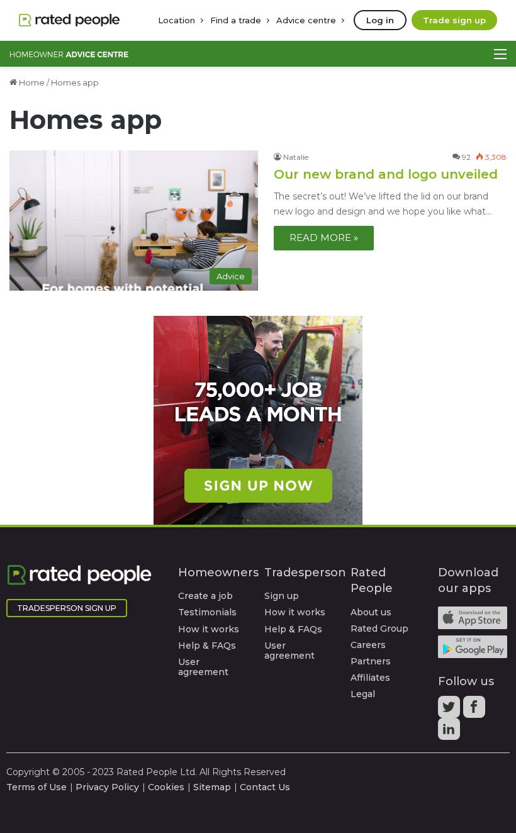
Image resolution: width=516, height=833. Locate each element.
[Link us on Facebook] (475, 711)
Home (31, 82)
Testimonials (207, 612)
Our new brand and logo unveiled (386, 174)
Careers (368, 645)
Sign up (281, 595)
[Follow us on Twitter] (450, 711)
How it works (208, 629)
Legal (363, 694)
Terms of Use (36, 787)
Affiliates (370, 677)
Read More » (323, 237)
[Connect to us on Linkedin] (450, 733)
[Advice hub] (69, 54)
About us (371, 612)
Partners (371, 661)
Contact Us (265, 787)
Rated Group (379, 628)
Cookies (166, 787)
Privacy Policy (107, 787)
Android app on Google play (472, 646)
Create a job (205, 595)
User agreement (203, 667)
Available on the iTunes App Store (472, 618)
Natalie (295, 157)
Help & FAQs (207, 645)
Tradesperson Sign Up (66, 608)
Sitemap (212, 787)
